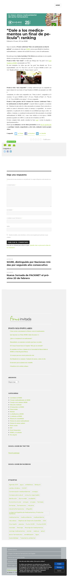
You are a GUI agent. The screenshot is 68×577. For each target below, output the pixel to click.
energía (25, 502)
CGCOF (24, 488)
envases (32, 502)
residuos (36, 531)
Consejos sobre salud (16, 495)
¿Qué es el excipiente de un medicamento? (21, 338)
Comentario (11, 185)
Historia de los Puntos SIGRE (16, 557)
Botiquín (38, 484)
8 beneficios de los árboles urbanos (19, 366)
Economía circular (15, 502)
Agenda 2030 (13, 484)
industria (31, 505)
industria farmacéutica (16, 509)
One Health (13, 524)
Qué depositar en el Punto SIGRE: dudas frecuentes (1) (24, 335)
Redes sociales (14, 425)
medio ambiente (26, 517)
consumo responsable (32, 495)
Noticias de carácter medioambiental (19, 421)
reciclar (29, 531)
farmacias (12, 505)
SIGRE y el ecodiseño (16, 432)
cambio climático (14, 488)
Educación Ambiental (15, 404)
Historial (12, 411)
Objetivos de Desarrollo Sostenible (29, 520)
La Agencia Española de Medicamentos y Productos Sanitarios (26, 513)
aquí (37, 120)
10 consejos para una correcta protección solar (22, 355)
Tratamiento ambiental (27, 538)
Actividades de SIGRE (16, 398)
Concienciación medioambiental (19, 491)
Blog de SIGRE (15, 10)
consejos (35, 491)
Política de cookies (12, 570)
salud (43, 531)
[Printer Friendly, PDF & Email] (11, 142)
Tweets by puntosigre (13, 453)
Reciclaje (20, 527)
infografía (29, 509)
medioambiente (39, 517)
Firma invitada (14, 409)
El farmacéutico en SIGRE (17, 407)
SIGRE (28, 49)
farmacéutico (21, 505)
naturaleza (12, 520)
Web (8, 226)
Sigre (37, 534)
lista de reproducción (45, 124)
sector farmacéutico (15, 534)
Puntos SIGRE (41, 524)
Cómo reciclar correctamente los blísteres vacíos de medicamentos (27, 331)
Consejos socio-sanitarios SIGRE (18, 402)
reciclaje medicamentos (17, 531)
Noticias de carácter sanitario (17, 423)
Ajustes (59, 571)
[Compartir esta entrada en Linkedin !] (10, 152)
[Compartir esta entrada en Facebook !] (7, 152)
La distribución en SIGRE (17, 414)
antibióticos (29, 484)
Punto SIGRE (30, 524)
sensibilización (29, 534)
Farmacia (40, 502)
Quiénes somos (12, 549)
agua (21, 484)
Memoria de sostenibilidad (17, 418)
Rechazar (59, 567)
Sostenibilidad (13, 538)
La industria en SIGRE (16, 416)
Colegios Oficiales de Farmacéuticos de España (21, 553)
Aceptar (59, 564)
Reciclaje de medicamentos (34, 527)
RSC (11, 428)
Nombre (10, 210)
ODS (44, 520)
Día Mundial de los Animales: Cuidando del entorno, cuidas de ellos (28, 359)
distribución (13, 498)
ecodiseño (32, 498)
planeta (21, 524)
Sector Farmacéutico (15, 430)
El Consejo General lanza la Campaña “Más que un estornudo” (26, 345)
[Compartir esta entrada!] (9, 145)
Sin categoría (13, 435)
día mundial (23, 498)
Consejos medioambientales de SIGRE (20, 400)
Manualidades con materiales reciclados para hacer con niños (26, 342)
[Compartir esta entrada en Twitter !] (4, 152)
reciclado (12, 527)
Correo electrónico (14, 218)
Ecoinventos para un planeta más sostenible (21, 362)
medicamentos (14, 517)
